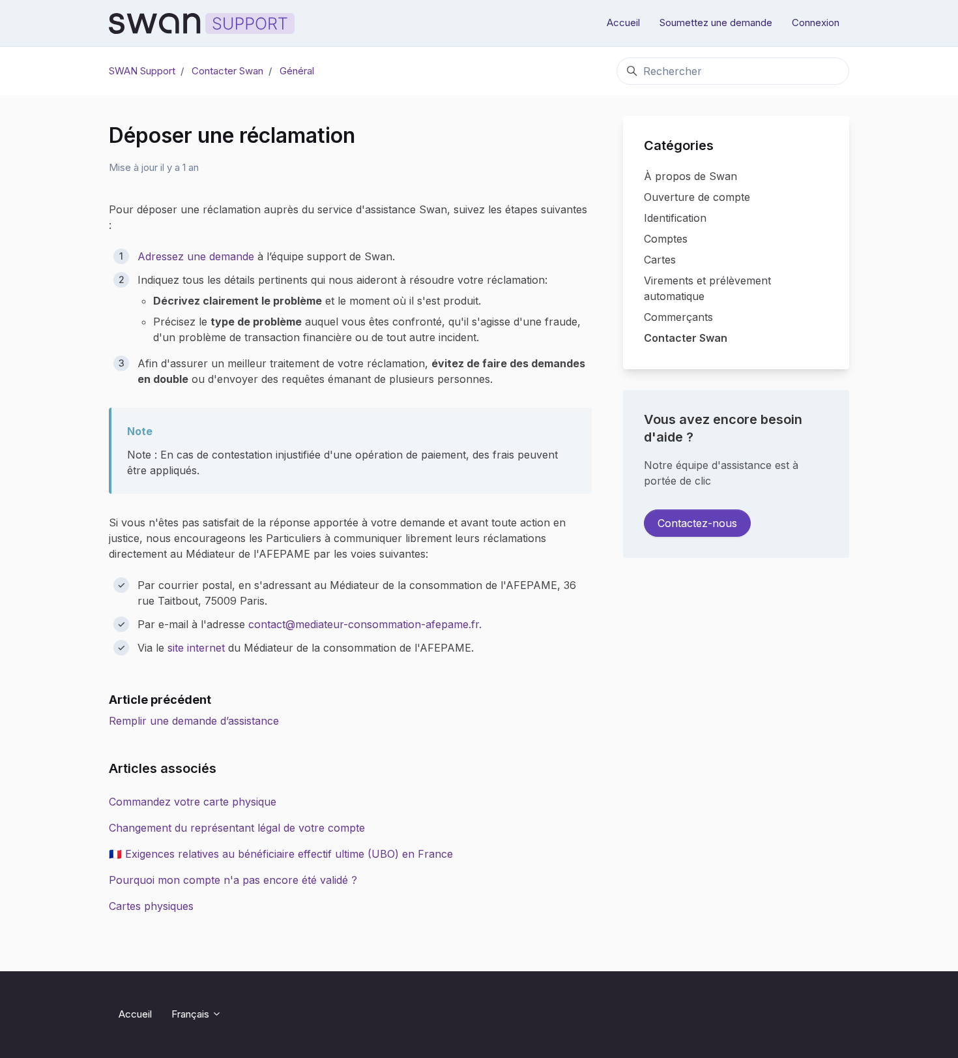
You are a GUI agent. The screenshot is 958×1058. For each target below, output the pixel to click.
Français (191, 1014)
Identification (675, 217)
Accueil (623, 22)
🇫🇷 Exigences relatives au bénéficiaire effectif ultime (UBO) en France (281, 853)
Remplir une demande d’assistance (194, 720)
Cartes (660, 259)
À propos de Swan (690, 176)
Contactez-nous (697, 523)
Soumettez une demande (716, 22)
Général (297, 71)
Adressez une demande (196, 256)
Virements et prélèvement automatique (707, 288)
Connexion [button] (815, 22)
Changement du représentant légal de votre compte (237, 827)
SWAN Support (142, 71)
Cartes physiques (151, 906)
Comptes (666, 238)
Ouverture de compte (697, 197)
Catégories (679, 145)
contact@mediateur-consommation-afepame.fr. (365, 624)
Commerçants (678, 317)
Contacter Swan (227, 71)
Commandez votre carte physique (192, 801)
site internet (196, 647)
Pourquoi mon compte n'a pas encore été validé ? (233, 879)
